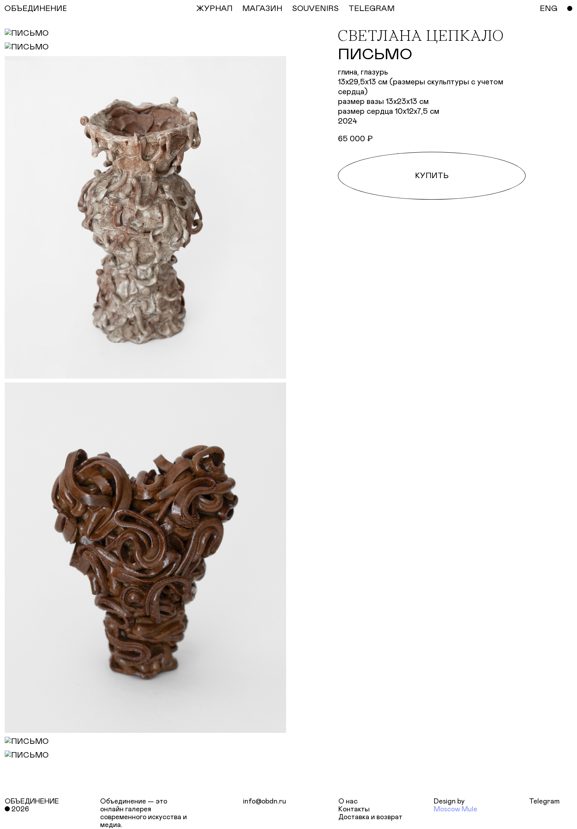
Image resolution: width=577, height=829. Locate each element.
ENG (548, 9)
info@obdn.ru (264, 801)
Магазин (262, 9)
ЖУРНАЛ (214, 9)
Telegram (544, 801)
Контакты (354, 809)
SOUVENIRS (315, 9)
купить (432, 176)
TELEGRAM (371, 9)
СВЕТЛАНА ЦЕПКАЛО (420, 37)
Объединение (32, 801)
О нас (348, 801)
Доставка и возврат (370, 817)
